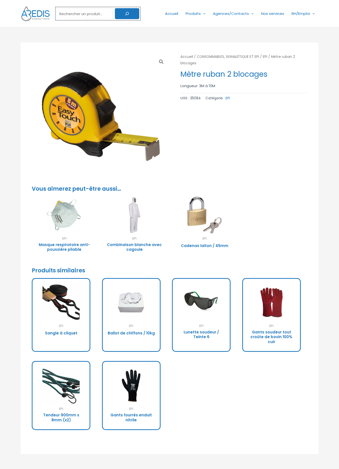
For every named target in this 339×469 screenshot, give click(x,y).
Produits (193, 13)
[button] (203, 13)
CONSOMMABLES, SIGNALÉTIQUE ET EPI (228, 56)
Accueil (171, 13)
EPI (265, 56)
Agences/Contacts (231, 13)
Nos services (272, 13)
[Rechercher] (127, 13)
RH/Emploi (301, 13)
